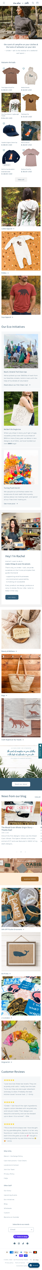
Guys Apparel (6, 317)
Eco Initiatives (9, 1199)
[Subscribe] (31, 1229)
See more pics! (9, 504)
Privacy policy (9, 1262)
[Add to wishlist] (4, 68)
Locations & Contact (11, 1165)
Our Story (7, 1190)
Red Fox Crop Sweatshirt (8, 169)
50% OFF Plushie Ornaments (11, 929)
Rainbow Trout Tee (26, 169)
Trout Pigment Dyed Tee (7, 87)
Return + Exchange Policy (13, 1156)
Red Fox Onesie (25, 142)
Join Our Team (9, 1169)
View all (21, 179)
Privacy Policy (9, 1174)
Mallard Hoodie (25, 87)
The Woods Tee (25, 114)
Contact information (33, 1262)
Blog (5, 1204)
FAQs (6, 1178)
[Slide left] (17, 852)
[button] (4, 3)
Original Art (5, 1062)
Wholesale (8, 1208)
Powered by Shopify (22, 1259)
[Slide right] (25, 852)
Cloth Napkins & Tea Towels (11, 740)
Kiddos (4, 273)
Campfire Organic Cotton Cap (9, 142)
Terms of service (20, 1262)
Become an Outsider (11, 1217)
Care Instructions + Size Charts (15, 1161)
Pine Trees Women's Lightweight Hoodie (10, 114)
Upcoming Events (10, 1195)
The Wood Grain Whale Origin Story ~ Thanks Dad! (17, 828)
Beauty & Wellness (8, 651)
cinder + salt (12, 1259)
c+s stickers (5, 1018)
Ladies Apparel (6, 229)
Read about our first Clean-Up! (16, 385)
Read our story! (21, 784)
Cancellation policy (22, 1265)
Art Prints (4, 974)
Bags (3, 695)
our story (12, 597)
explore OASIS (30, 879)
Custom (7, 1213)
